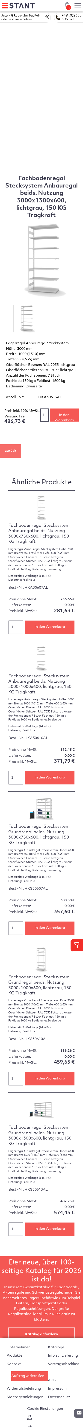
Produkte (14, 1356)
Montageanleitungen (25, 1397)
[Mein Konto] (29, 1419)
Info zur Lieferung (63, 1356)
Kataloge (56, 1347)
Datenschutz (59, 1397)
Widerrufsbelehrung (24, 1389)
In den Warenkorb (64, 418)
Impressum (57, 1389)
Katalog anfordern (41, 1334)
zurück (10, 451)
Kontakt (14, 1364)
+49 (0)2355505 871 (72, 17)
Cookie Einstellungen (45, 1409)
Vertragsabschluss (63, 1364)
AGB (52, 1380)
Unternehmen (18, 1347)
